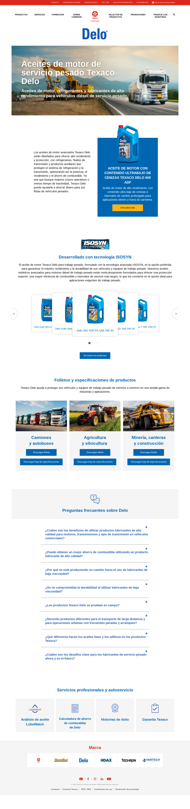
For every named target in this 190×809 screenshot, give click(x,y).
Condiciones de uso (103, 789)
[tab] (95, 533)
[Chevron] (95, 21)
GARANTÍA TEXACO (91, 2)
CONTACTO (55, 2)
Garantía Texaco (70, 789)
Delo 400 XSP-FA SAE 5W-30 (95, 330)
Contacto (55, 789)
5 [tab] (100, 343)
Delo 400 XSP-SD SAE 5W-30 (118, 328)
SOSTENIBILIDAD (142, 2)
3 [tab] (95, 343)
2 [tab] (92, 343)
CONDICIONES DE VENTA (71, 2)
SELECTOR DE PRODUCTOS (122, 2)
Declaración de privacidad (127, 789)
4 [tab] (97, 343)
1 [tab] (89, 343)
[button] (127, 207)
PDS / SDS (105, 2)
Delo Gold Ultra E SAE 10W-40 (49, 327)
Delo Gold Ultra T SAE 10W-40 (140, 327)
